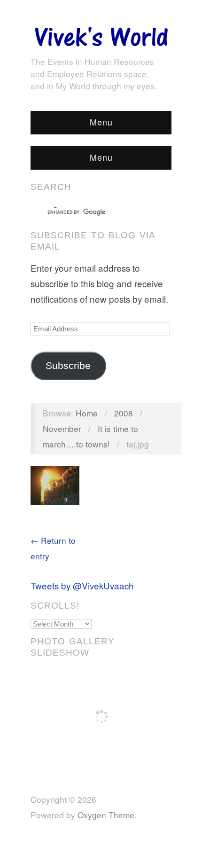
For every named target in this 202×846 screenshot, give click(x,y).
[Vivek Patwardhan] (101, 34)
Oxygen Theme (106, 815)
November (62, 428)
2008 (123, 413)
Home (87, 413)
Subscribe (68, 365)
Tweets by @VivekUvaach (82, 585)
